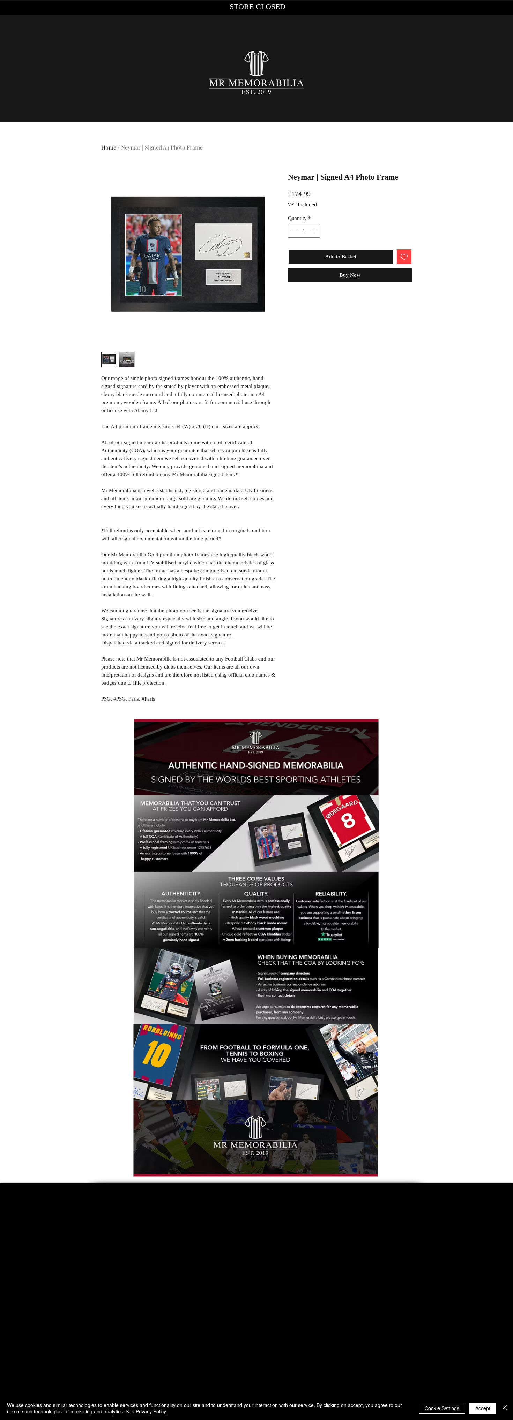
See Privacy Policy (146, 1411)
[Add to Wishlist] (404, 257)
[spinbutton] (304, 230)
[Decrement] (293, 230)
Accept (482, 1408)
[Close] (504, 1408)
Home (108, 147)
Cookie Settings (442, 1408)
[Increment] (314, 230)
